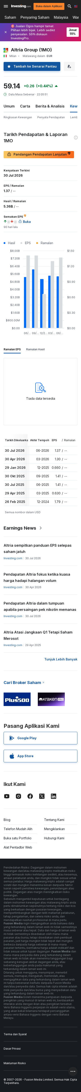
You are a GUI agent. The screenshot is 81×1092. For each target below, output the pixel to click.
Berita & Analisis (50, 106)
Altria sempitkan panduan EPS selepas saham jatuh (38, 548)
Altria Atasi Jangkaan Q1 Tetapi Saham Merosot (38, 635)
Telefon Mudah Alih (18, 829)
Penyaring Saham (34, 17)
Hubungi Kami (54, 838)
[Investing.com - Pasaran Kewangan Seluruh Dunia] (21, 6)
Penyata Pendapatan (51, 117)
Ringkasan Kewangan (18, 117)
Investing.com (13, 558)
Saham (10, 17)
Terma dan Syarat (15, 1034)
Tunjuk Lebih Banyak (60, 659)
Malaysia (61, 17)
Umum (9, 106)
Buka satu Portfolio (18, 838)
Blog (7, 820)
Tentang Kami (54, 820)
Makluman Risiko (15, 1063)
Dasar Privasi (12, 1048)
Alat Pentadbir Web (18, 847)
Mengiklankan (54, 829)
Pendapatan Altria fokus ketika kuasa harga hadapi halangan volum (37, 577)
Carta (25, 106)
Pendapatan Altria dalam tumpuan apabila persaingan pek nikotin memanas (40, 606)
